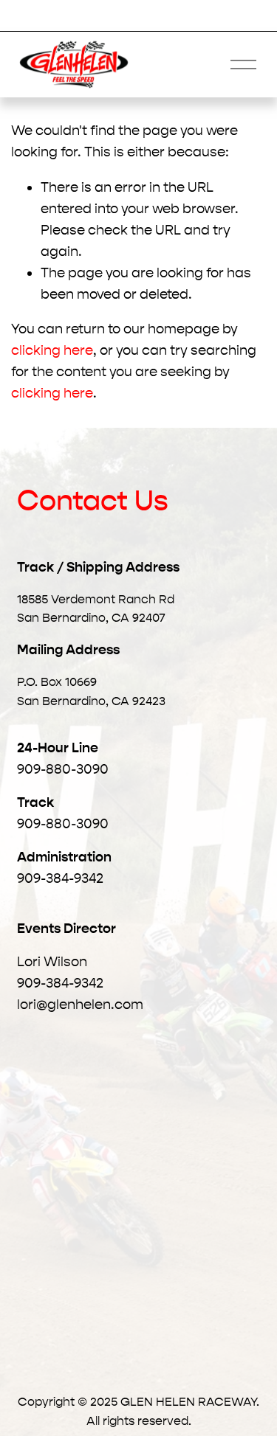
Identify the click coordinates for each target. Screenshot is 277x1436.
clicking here (52, 350)
